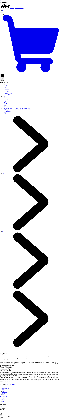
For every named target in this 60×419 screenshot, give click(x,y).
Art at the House (4, 231)
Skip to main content (3, 0)
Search (9, 416)
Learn (4, 102)
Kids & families (7, 89)
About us (5, 112)
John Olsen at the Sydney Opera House (7, 289)
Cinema (6, 85)
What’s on (3, 9)
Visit (2, 10)
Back (4, 84)
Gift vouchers (3, 393)
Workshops (6, 92)
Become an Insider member (7, 110)
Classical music (7, 86)
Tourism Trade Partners (5, 390)
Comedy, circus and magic (8, 87)
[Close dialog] (1, 415)
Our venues (6, 101)
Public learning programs (8, 104)
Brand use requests (4, 392)
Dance (6, 88)
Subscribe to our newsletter (7, 111)
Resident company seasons (8, 95)
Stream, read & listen (17, 109)
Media (3, 391)
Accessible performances (8, 93)
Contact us (5, 113)
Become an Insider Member (5, 388)
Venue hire (5, 105)
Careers (3, 394)
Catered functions (7, 107)
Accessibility (7, 100)
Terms (3, 412)
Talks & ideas (7, 91)
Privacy (3, 413)
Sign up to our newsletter (3, 396)
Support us (3, 387)
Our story (18, 108)
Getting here (6, 99)
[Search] (1, 417)
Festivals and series (7, 94)
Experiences (6, 98)
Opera (6, 90)
